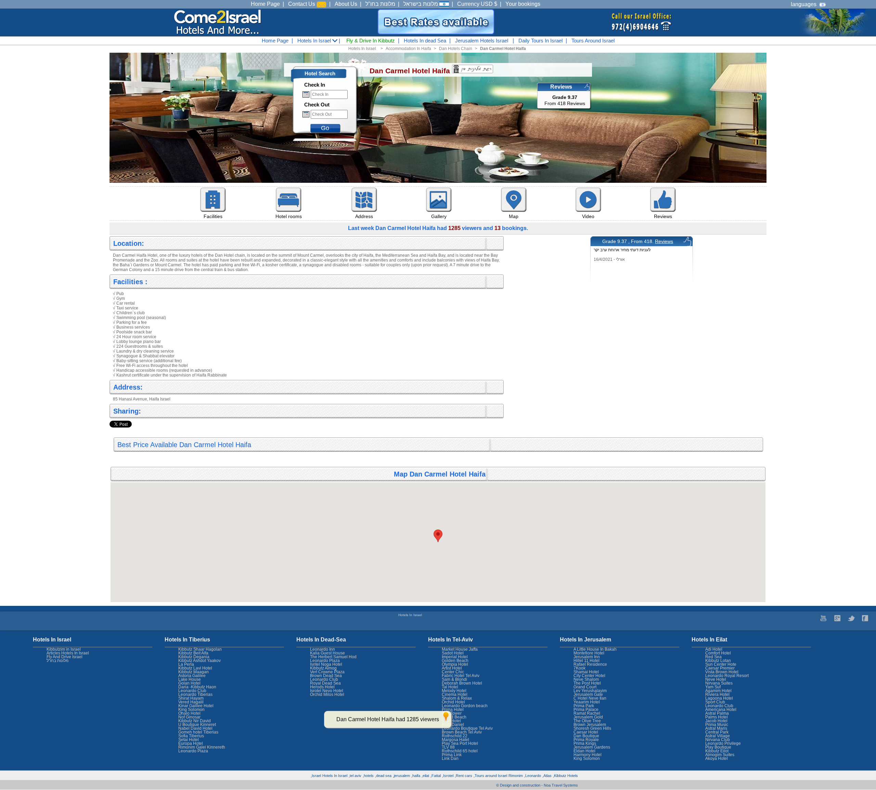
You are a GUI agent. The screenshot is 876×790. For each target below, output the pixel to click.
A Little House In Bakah (595, 649)
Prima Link (452, 754)
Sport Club (715, 702)
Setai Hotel (188, 739)
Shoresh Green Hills (592, 728)
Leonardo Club (719, 705)
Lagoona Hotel (719, 698)
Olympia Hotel (455, 664)
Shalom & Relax (457, 698)
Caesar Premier (720, 668)
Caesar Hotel (586, 732)
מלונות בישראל (421, 4)
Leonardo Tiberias (195, 694)
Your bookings (522, 4)
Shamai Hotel (586, 672)
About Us (346, 4)
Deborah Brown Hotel (462, 683)
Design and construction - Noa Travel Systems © (537, 785)
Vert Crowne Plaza (327, 672)
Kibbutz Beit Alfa (193, 653)
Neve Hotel (715, 679)
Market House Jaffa (460, 649)
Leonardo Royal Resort (727, 675)
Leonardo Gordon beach (465, 705)
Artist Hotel (452, 668)
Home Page (265, 4)
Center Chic (453, 672)
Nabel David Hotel (195, 728)
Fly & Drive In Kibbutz (370, 40)
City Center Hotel (589, 675)
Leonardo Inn (322, 649)
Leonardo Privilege (723, 743)
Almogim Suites (719, 754)
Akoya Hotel (716, 758)
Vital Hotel (451, 720)
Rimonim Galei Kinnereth (201, 747)
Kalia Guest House (327, 653)
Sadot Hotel (453, 653)
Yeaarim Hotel (587, 702)
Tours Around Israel (593, 40)
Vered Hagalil (191, 702)
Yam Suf (713, 687)
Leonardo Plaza (325, 660)
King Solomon (587, 758)
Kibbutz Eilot (717, 751)
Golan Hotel (189, 683)
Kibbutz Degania (193, 656)
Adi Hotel (713, 649)
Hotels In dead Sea (425, 40)
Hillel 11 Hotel (587, 660)
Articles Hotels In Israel (68, 653)
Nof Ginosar (189, 717)
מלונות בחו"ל (380, 4)
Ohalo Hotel (189, 713)
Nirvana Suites (719, 683)
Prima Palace (586, 709)
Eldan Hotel (584, 751)
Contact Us (302, 4)
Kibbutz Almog (323, 668)
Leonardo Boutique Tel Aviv (467, 728)
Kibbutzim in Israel (64, 649)
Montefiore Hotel (589, 653)
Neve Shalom (586, 679)
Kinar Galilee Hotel (196, 705)
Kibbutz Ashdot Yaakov (199, 660)
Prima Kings (585, 743)
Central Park (717, 732)
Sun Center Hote (720, 664)
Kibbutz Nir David (194, 720)
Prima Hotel (453, 709)
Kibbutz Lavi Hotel (195, 668)
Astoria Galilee (192, 675)
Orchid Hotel (453, 702)
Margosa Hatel (455, 739)
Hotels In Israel (314, 40)
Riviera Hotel (717, 694)
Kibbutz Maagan (193, 672)
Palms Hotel (716, 717)
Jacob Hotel (716, 720)
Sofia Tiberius (191, 736)
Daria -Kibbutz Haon (197, 687)
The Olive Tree (587, 720)
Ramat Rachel (587, 713)
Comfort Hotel (718, 653)
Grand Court (585, 687)
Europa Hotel (190, 743)
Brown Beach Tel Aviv (462, 732)
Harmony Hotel (588, 754)
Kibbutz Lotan (718, 660)
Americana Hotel (720, 709)
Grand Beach (454, 717)
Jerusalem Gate (588, 694)
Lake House (189, 679)
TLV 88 (448, 747)
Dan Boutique (586, 736)
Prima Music (716, 724)
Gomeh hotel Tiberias (198, 732)
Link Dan (450, 758)
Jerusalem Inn (587, 656)
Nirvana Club (717, 739)
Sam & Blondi (454, 679)
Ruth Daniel (453, 724)
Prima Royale (586, 739)
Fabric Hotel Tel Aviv (460, 675)
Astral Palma (717, 713)
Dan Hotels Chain (455, 48)
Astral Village (717, 736)
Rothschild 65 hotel (460, 751)
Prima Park (584, 705)
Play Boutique (718, 747)
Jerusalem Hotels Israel (481, 40)
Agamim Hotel (718, 690)
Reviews (664, 241)
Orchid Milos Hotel (327, 694)
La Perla (186, 664)
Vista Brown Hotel (721, 672)
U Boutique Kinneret (197, 724)
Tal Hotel (450, 687)
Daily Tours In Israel (540, 40)
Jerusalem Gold (588, 717)
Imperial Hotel (455, 656)
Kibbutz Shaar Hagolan (200, 649)
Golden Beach (455, 660)
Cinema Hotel (454, 694)
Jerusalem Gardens (592, 747)
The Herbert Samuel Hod (333, 656)
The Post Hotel (587, 683)
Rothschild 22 (454, 736)
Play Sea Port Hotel (460, 743)
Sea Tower (452, 713)
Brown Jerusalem (590, 724)
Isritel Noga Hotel (326, 664)
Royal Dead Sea (325, 683)
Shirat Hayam (191, 698)
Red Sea (713, 656)
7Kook (579, 668)
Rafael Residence (590, 664)
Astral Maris (716, 728)
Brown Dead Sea (326, 675)
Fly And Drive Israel (64, 656)
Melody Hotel (454, 690)
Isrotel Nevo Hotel (326, 690)
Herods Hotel (322, 687)
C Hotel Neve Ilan (590, 698)
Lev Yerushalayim (590, 690)
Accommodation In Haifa (408, 48)
